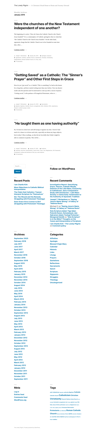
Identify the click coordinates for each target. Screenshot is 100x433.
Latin (67, 404)
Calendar (53, 247)
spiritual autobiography (70, 416)
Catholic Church (31, 57)
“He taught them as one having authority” (46, 123)
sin (50, 416)
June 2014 (18, 291)
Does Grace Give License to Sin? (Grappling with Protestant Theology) (29, 203)
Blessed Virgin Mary (58, 244)
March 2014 (19, 299)
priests (60, 407)
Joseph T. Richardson (21, 55)
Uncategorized (56, 283)
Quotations (54, 260)
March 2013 (19, 329)
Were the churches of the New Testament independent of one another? (47, 26)
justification (62, 404)
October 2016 (19, 258)
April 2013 (18, 327)
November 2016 (20, 255)
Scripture (49, 55)
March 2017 (19, 252)
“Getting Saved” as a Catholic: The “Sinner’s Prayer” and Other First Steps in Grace (48, 77)
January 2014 (19, 305)
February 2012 (20, 365)
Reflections (54, 263)
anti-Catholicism (54, 392)
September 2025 (21, 238)
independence (17, 59)
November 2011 (20, 374)
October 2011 (19, 376)
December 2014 (20, 277)
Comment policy (59, 226)
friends (69, 402)
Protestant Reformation (68, 407)
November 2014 (20, 280)
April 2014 (18, 296)
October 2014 (20, 283)
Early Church (74, 399)
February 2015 (20, 272)
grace (72, 402)
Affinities (54, 238)
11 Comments (19, 61)
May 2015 (18, 266)
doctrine (23, 150)
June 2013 (18, 321)
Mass (54, 407)
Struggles (54, 277)
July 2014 (18, 288)
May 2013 (18, 324)
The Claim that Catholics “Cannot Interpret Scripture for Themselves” (29, 193)
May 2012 (18, 357)
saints (70, 413)
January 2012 (19, 368)
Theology (54, 280)
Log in (16, 392)
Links (52, 252)
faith (42, 106)
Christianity (50, 57)
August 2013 (19, 316)
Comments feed (20, 397)
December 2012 (20, 338)
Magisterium (49, 150)
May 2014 (18, 294)
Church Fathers (66, 399)
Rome (66, 413)
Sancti (52, 269)
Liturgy (53, 255)
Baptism (18, 106)
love (69, 404)
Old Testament (56, 150)
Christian (44, 57)
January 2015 (19, 274)
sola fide (54, 416)
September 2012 (21, 346)
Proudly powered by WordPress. (32, 427)
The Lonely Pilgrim (21, 5)
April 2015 (18, 269)
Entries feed (19, 394)
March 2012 (19, 362)
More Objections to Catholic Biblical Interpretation (29, 188)
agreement (18, 57)
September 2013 (21, 313)
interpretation (29, 150)
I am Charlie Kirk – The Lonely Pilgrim (65, 224)
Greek (75, 402)
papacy (56, 407)
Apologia (43, 55)
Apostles (62, 392)
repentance (55, 106)
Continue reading (20, 50)
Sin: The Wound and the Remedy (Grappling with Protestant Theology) (29, 198)
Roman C (16, 108)
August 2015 (19, 263)
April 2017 (18, 249)
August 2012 (19, 349)
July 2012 (18, 352)
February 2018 (20, 241)
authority (18, 150)
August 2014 (19, 285)
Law (44, 150)
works (28, 108)
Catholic (24, 57)
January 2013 (19, 335)
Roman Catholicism (61, 413)
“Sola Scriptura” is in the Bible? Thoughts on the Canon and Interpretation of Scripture (65, 219)
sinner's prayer (23, 108)
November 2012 (20, 340)
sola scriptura (40, 152)
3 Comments (19, 109)
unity (40, 59)
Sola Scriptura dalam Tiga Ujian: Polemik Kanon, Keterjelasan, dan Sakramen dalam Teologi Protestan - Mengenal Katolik (65, 214)
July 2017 (18, 244)
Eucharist (56, 402)
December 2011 (20, 371)
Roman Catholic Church (28, 59)
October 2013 (19, 310)
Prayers (53, 258)
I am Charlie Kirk (21, 185)
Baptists (22, 106)
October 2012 (19, 343)
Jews (41, 150)
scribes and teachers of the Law (29, 152)
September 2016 (21, 260)
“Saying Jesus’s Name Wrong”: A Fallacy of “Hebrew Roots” (64, 201)
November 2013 (20, 307)
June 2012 (18, 354)
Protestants (17, 152)
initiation (46, 106)
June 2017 (18, 247)
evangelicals (37, 106)
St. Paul (36, 59)
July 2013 (18, 318)
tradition (55, 419)
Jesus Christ (36, 150)
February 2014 (20, 302)
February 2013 (20, 332)
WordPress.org (20, 400)
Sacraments (44, 104)
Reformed (64, 410)
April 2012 (18, 360)
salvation (75, 413)
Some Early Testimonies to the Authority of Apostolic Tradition (65, 196)
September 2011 (21, 379)
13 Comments (19, 154)
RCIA (50, 106)
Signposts (54, 274)
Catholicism (38, 57)
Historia (53, 249)
